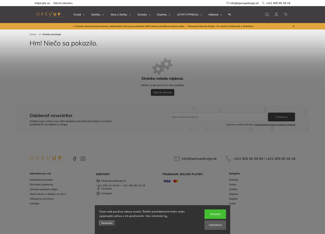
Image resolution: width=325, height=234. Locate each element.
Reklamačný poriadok (41, 179)
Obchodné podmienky (41, 184)
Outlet (232, 203)
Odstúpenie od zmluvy (42, 198)
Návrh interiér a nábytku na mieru (48, 194)
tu (166, 216)
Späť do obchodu (162, 92)
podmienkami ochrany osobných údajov (275, 124)
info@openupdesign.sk (244, 3)
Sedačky (233, 179)
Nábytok (233, 194)
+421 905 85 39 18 (278, 3)
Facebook (74, 158)
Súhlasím (215, 214)
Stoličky (233, 189)
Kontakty (34, 203)
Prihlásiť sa (281, 117)
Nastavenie (106, 223)
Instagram (82, 158)
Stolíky (232, 184)
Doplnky (233, 198)
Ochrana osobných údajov (44, 189)
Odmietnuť (215, 225)
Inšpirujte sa (42, 3)
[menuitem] (79, 14)
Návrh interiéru (62, 3)
